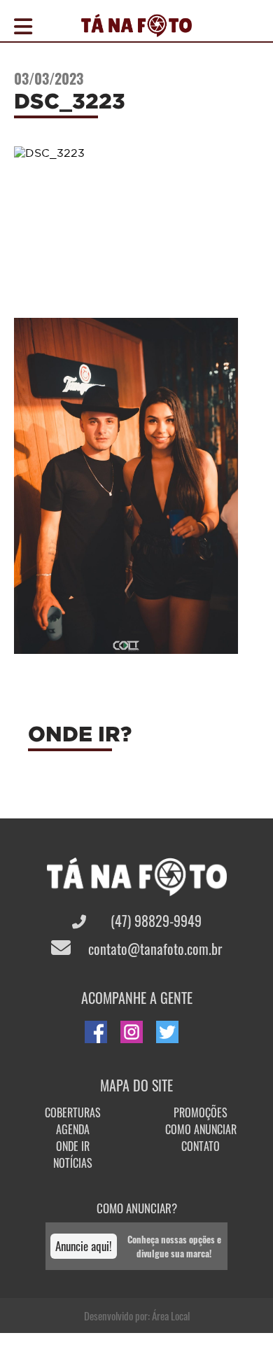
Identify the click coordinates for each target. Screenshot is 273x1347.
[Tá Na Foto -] (136, 28)
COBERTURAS (73, 1112)
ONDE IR (73, 1146)
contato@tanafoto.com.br (153, 948)
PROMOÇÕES (200, 1112)
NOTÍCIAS (72, 1162)
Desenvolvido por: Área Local (137, 1315)
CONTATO (200, 1146)
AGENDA (73, 1129)
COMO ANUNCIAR (201, 1129)
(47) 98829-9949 (154, 920)
